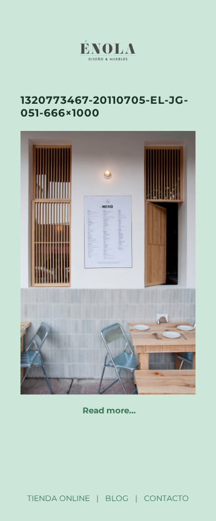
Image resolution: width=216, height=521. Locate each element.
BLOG (116, 498)
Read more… (109, 410)
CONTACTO (166, 498)
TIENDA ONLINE (58, 498)
